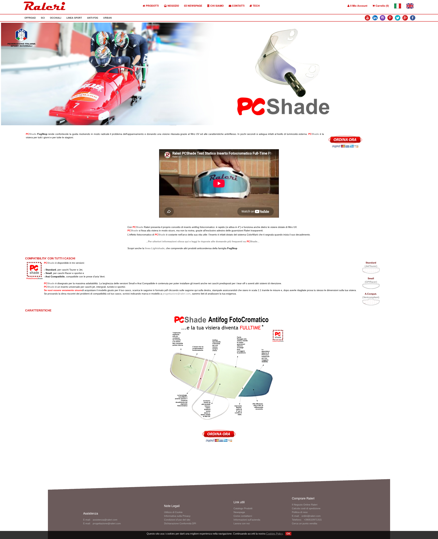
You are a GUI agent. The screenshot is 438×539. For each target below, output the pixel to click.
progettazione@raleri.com (177, 293)
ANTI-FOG (92, 17)
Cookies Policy (274, 533)
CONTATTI (237, 6)
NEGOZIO (173, 6)
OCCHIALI (55, 17)
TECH (256, 6)
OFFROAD (30, 17)
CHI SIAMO (217, 6)
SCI (43, 17)
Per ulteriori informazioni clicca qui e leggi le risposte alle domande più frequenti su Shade (202, 241)
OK (288, 533)
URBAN (107, 17)
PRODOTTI (152, 6)
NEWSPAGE (194, 6)
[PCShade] (219, 368)
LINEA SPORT (74, 17)
